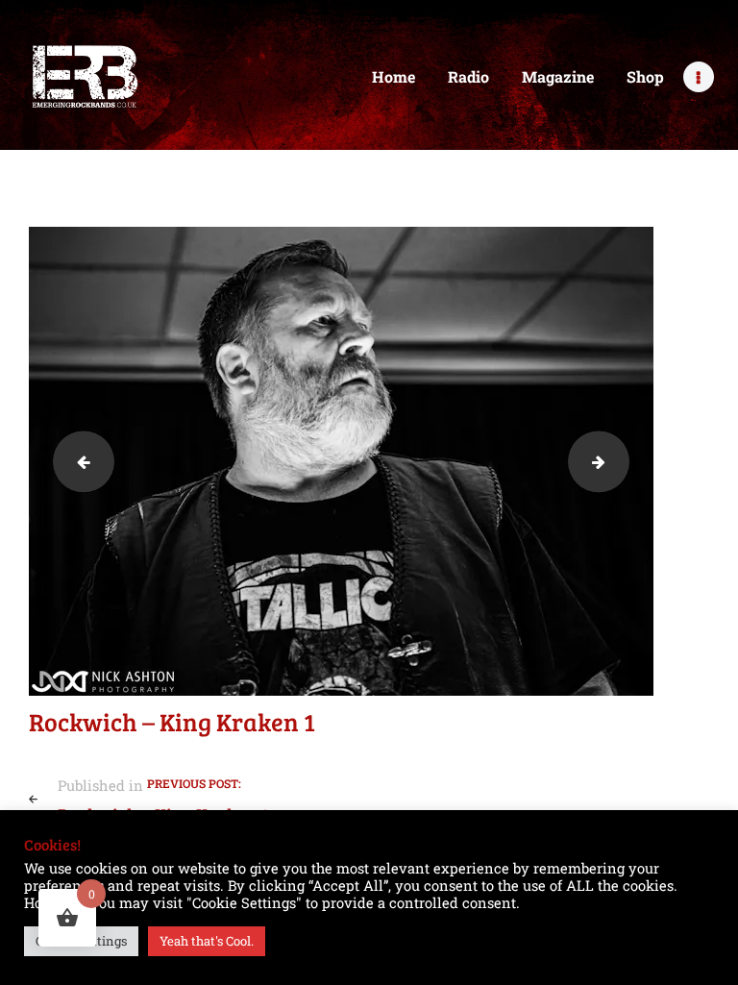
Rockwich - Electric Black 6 (76, 461)
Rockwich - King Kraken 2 (622, 461)
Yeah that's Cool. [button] (207, 940)
